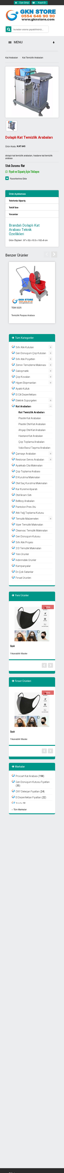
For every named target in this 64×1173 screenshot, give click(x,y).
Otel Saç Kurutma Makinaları (31, 483)
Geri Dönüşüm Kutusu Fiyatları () (33, 784)
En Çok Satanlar (24, 571)
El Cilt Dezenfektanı (26, 394)
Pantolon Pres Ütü (26, 506)
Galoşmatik (22, 371)
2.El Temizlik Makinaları (28, 548)
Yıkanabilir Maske (18, 653)
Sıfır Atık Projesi (24, 542)
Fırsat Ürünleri (23, 577)
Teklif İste (13, 207)
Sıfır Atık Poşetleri (25, 359)
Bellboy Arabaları (25, 501)
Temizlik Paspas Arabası (23, 315)
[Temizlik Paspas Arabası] (32, 283)
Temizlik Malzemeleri (27, 518)
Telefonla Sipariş (17, 200)
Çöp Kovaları (23, 376)
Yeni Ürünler (22, 554)
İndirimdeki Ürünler (26, 560)
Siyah (12, 646)
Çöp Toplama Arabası (28, 471)
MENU (17, 42)
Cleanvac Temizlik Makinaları (32, 530)
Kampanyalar (23, 566)
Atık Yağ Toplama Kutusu (30, 512)
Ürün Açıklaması (17, 193)
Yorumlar (13, 214)
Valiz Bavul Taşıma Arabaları (34, 447)
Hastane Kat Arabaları (30, 436)
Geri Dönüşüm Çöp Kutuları (31, 353)
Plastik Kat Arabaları (29, 418)
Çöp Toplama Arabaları (31, 441)
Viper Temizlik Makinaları (29, 524)
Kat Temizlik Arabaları (32, 57)
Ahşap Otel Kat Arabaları (32, 430)
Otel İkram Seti (23, 495)
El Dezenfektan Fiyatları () (31, 797)
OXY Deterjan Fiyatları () (30, 791)
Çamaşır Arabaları (26, 453)
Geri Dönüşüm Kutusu (28, 536)
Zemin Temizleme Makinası (31, 365)
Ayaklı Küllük (23, 388)
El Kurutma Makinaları (28, 477)
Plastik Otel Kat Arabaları (32, 424)
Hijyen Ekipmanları (26, 382)
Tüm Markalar (20, 809)
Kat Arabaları (11, 57)
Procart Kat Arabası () (30, 776)
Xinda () (21, 803)
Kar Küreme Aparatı (26, 489)
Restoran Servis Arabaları (30, 459)
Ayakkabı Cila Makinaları (29, 465)
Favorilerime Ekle (18, 178)
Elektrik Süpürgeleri (26, 400)
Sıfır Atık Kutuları (25, 347)
